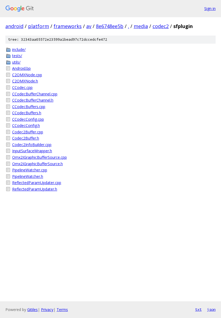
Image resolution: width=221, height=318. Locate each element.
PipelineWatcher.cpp (29, 169)
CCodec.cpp (22, 87)
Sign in (210, 8)
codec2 (161, 26)
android (14, 26)
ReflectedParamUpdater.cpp (36, 182)
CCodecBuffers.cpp (28, 106)
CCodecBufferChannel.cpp (34, 93)
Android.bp (21, 68)
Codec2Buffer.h (25, 138)
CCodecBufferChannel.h (32, 100)
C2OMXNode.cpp (27, 74)
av (88, 26)
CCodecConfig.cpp (28, 119)
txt (198, 309)
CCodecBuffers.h (26, 112)
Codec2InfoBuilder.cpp (31, 144)
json (211, 309)
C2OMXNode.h (25, 81)
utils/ (16, 62)
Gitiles (32, 309)
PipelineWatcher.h (27, 176)
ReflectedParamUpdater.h (34, 189)
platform (38, 26)
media (141, 26)
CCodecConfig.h (26, 125)
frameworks (68, 26)
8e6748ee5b (109, 26)
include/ (19, 49)
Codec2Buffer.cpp (27, 131)
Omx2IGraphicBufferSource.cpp (39, 157)
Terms (62, 309)
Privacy (47, 309)
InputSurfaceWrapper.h (32, 150)
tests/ (17, 55)
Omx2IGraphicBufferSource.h (37, 163)
